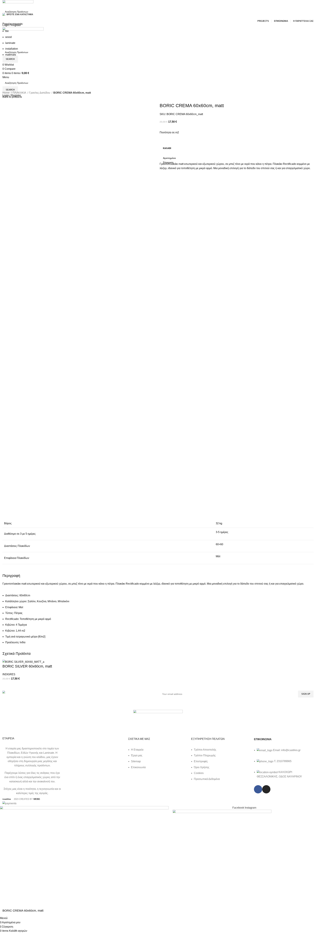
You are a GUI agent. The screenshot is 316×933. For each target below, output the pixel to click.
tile (7, 31)
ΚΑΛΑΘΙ (167, 148)
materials (10, 54)
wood (8, 37)
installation (11, 48)
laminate (10, 43)
